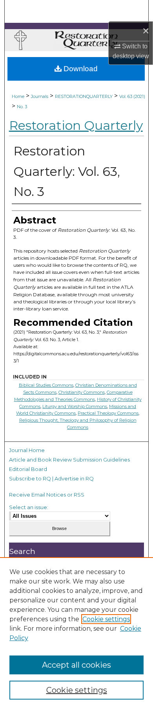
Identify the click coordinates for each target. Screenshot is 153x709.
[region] (76, 633)
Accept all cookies (76, 665)
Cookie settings (106, 619)
